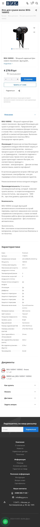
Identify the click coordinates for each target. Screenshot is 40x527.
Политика (20, 454)
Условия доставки (20, 466)
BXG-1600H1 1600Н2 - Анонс (18, 369)
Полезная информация (20, 474)
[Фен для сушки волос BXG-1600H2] (20, 37)
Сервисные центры (20, 451)
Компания (20, 442)
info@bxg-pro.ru (22, 497)
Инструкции (20, 477)
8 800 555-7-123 (21, 493)
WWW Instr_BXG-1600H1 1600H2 (19, 376)
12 (28, 48)
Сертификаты (20, 483)
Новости (20, 448)
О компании (20, 445)
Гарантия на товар (20, 469)
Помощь (20, 463)
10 (25, 48)
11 (26, 48)
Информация (20, 459)
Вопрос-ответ (20, 480)
